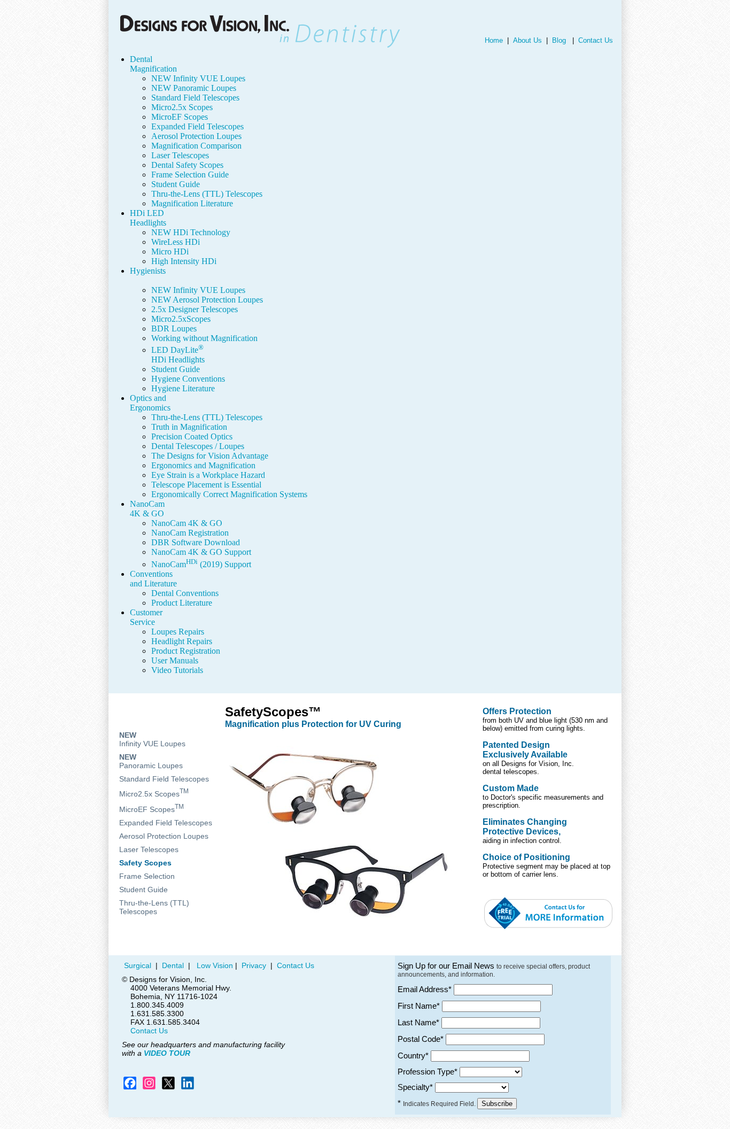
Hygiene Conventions (188, 378)
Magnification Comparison (196, 145)
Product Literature (181, 602)
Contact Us (595, 40)
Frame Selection (147, 876)
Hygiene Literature (183, 388)
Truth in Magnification (189, 426)
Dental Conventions (185, 593)
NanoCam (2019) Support (201, 564)
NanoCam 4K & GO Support (201, 551)
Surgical (136, 965)
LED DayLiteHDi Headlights (178, 354)
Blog (559, 40)
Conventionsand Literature (153, 578)
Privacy (252, 965)
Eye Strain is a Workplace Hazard (208, 475)
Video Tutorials (177, 670)
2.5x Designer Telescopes (194, 309)
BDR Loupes (174, 328)
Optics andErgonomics (150, 402)
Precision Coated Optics (191, 436)
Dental (173, 965)
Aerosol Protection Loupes (196, 136)
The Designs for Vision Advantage (209, 455)
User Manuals (174, 660)
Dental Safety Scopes (187, 164)
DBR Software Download (195, 542)
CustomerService (146, 617)
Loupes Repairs (177, 631)
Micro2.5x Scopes (182, 107)
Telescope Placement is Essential (206, 484)
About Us (527, 40)
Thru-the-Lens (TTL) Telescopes (206, 193)
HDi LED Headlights (148, 217)
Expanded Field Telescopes (197, 126)
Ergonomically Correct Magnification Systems (229, 494)
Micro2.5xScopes (181, 318)
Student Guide (175, 184)
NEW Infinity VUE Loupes (198, 78)
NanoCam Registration (190, 532)
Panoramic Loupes (151, 761)
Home (494, 40)
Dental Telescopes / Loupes (197, 446)
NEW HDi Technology (190, 232)
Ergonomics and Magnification (203, 465)
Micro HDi (170, 251)
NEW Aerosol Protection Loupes (207, 299)
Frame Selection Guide (190, 174)
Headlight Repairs (181, 641)
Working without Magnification (204, 338)
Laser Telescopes (180, 155)
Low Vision (214, 965)
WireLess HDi (175, 241)
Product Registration (185, 650)
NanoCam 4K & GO (147, 508)
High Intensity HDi (183, 261)
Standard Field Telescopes (195, 97)
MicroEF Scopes (179, 116)
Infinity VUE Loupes (152, 739)
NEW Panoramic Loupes (193, 87)
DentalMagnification (153, 64)
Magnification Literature (192, 203)
